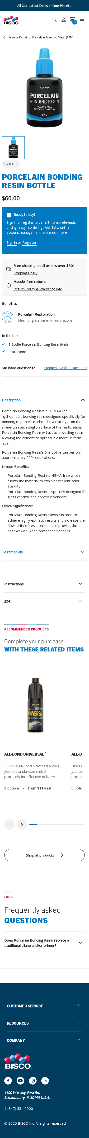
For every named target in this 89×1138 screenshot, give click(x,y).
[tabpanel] (35, 728)
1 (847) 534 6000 (18, 1108)
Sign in (12, 242)
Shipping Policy (25, 272)
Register (29, 242)
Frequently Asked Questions (65, 367)
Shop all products (40, 855)
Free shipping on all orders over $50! (43, 5)
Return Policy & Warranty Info (38, 288)
